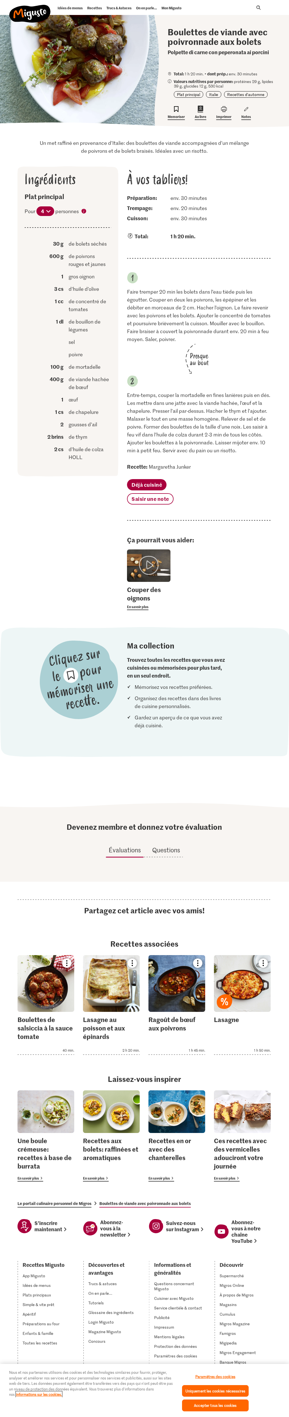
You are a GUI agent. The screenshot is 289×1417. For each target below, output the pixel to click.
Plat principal (188, 94)
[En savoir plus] (148, 597)
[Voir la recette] (45, 1005)
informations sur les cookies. (39, 1394)
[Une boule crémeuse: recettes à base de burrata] (45, 1136)
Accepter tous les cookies (215, 1405)
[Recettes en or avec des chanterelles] (176, 1136)
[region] (144, 1390)
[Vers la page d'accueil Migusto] (30, 9)
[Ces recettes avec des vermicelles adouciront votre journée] (242, 1136)
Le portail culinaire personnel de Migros (54, 1203)
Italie (213, 94)
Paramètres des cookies (175, 1356)
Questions (166, 850)
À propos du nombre (84, 212)
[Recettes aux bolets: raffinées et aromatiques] (111, 1136)
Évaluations (125, 850)
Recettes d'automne (245, 94)
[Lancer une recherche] (258, 7)
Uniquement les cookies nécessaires (215, 1391)
